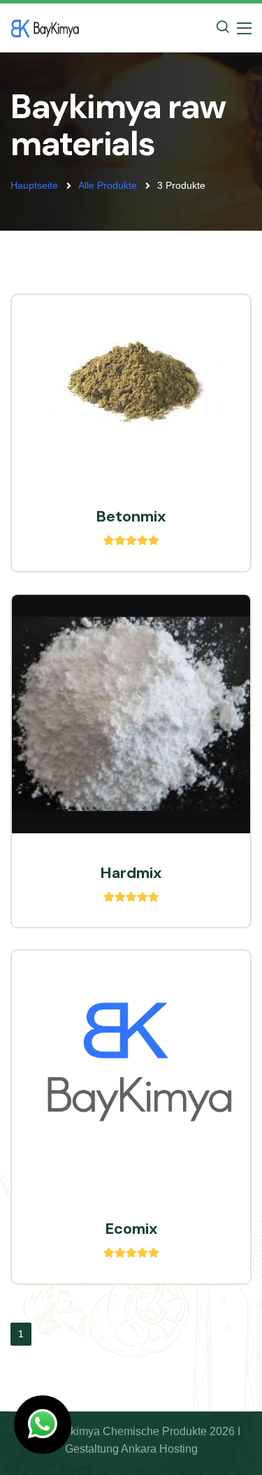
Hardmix (131, 873)
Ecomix (131, 1228)
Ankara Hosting (159, 1449)
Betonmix (131, 516)
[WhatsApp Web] (42, 1424)
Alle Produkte (107, 185)
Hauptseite (34, 185)
